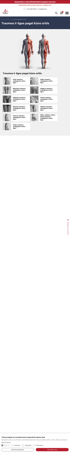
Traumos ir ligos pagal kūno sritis (19, 19)
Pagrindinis (3, 19)
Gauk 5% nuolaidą (68, 228)
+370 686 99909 (31, 9)
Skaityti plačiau (6, 442)
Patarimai (9, 19)
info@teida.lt (43, 9)
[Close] (68, 220)
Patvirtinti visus (52, 449)
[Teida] (5, 11)
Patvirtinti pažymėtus (17, 449)
